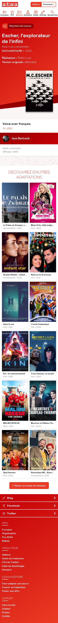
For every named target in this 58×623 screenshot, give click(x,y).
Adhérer (36, 4)
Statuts (6, 541)
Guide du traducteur (13, 558)
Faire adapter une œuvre (15, 583)
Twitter (11, 513)
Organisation (9, 533)
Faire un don (8, 605)
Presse (6, 612)
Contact (6, 608)
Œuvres (19, 15)
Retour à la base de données (30, 485)
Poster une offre (10, 591)
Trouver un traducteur (14, 587)
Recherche (53, 15)
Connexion (48, 4)
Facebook (13, 505)
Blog (9, 497)
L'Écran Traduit (10, 562)
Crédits (6, 616)
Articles (42, 15)
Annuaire (28, 15)
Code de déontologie (13, 566)
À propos (4, 15)
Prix (12, 15)
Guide (35, 15)
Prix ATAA (7, 537)
